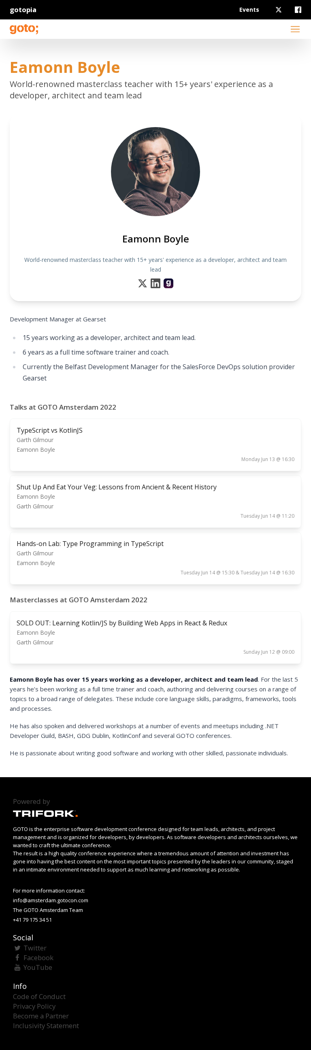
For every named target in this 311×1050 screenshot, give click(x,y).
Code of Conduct (39, 996)
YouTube (37, 967)
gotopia (23, 9)
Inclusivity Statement (46, 1025)
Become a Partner (41, 1015)
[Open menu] (295, 29)
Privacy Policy (34, 1006)
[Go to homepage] (24, 29)
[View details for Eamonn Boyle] (168, 283)
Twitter (35, 947)
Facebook (38, 957)
